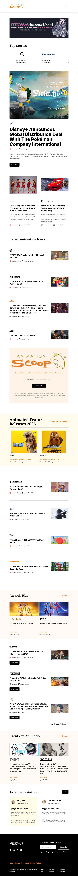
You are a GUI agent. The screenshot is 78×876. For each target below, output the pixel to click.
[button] (58, 792)
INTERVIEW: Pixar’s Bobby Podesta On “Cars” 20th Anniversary (53, 208)
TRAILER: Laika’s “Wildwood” (23, 335)
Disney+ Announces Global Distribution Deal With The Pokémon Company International (36, 137)
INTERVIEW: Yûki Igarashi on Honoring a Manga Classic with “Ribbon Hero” (54, 813)
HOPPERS (43, 456)
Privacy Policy (62, 852)
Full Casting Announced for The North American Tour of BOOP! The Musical (23, 208)
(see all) (33, 809)
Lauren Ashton (54, 800)
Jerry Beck (22, 800)
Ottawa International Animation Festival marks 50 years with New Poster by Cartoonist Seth (53, 766)
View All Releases (59, 422)
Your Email (30, 379)
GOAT (12, 456)
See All (65, 595)
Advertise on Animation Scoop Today (25, 863)
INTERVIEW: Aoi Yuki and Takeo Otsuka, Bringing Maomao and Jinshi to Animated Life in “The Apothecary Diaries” (29, 706)
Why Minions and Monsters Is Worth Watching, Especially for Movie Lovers (54, 820)
